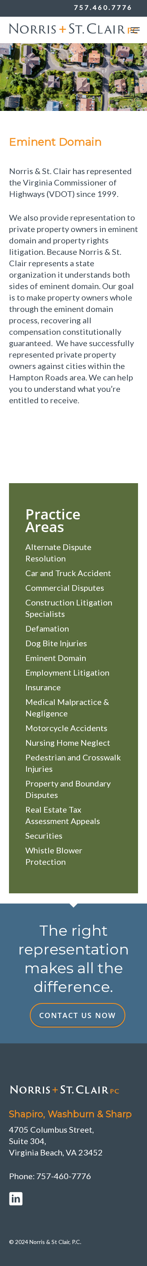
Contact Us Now (77, 1015)
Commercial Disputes (64, 587)
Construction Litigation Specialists (68, 608)
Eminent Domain (55, 658)
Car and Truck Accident (68, 573)
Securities (43, 835)
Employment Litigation (67, 672)
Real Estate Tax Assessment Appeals (62, 815)
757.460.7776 (103, 7)
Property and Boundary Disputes (68, 789)
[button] (135, 30)
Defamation (47, 628)
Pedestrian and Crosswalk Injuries (73, 762)
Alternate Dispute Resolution (58, 552)
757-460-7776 (63, 1176)
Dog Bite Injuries (56, 643)
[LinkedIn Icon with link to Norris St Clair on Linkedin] (73, 1199)
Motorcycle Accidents (66, 728)
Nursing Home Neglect (67, 742)
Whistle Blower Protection (53, 855)
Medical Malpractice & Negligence (67, 707)
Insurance (43, 687)
